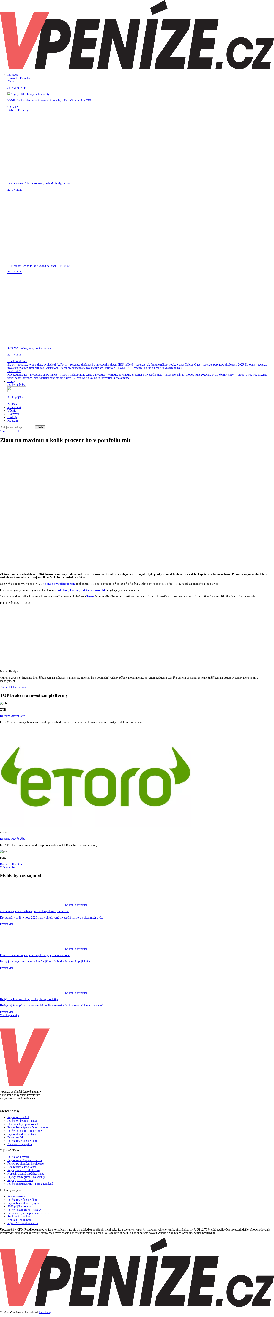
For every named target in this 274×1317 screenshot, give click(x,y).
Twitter (4, 687)
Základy (12, 403)
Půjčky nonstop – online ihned (25, 1130)
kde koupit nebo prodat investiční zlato (81, 590)
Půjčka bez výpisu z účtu (22, 1140)
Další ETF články (17, 110)
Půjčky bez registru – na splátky (26, 1177)
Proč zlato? (14, 371)
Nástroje (12, 417)
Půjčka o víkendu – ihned (22, 1120)
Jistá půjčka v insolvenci (21, 1166)
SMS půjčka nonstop (19, 1206)
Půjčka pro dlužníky (19, 1117)
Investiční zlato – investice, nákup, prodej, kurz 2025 (176, 374)
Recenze (5, 715)
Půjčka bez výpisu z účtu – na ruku (28, 1127)
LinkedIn (14, 687)
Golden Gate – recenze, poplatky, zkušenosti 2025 (215, 364)
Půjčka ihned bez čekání (21, 1134)
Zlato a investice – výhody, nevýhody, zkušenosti (115, 374)
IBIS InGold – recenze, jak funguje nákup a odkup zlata (151, 364)
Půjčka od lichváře (18, 1156)
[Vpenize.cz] (137, 68)
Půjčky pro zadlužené (20, 1180)
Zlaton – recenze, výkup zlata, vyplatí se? (32, 364)
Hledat (40, 427)
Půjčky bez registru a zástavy (24, 1209)
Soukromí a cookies (19, 1216)
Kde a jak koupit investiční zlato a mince (106, 377)
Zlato (10, 81)
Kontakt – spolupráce (20, 1219)
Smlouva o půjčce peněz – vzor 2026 (29, 1213)
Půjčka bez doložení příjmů (23, 1203)
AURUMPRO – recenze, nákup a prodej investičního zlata (148, 367)
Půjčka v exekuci (17, 1196)
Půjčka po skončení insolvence (25, 1163)
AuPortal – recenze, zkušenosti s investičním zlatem (87, 364)
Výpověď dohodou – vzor (22, 1223)
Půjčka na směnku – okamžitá (24, 1160)
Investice (12, 74)
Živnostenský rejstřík (19, 1144)
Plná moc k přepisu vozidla (23, 1124)
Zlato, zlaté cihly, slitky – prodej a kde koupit (234, 374)
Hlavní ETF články (18, 78)
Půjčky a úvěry (16, 384)
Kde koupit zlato (17, 361)
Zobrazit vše (7, 867)
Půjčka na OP (15, 1137)
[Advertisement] (137, 474)
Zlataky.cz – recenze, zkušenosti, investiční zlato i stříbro (79, 367)
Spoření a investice (11, 431)
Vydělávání (14, 407)
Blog (23, 687)
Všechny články (9, 1015)
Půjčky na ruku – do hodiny (23, 1170)
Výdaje (11, 410)
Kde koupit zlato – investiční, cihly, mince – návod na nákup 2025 (46, 374)
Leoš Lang (45, 1312)
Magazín (12, 420)
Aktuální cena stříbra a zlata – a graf (60, 377)
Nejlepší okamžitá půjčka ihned (25, 1173)
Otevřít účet (18, 715)
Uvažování (13, 413)
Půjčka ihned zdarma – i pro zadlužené (30, 1183)
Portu (90, 596)
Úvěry (11, 381)
